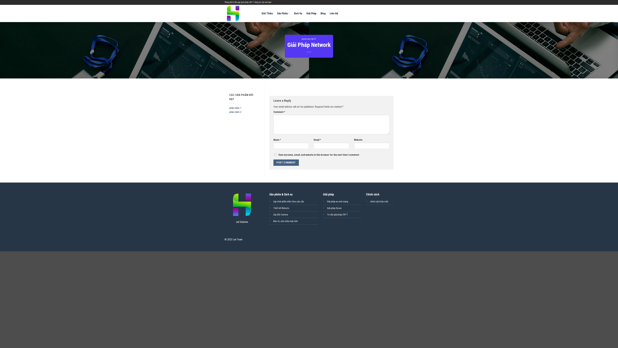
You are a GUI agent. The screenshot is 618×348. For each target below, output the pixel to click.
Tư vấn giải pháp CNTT (337, 214)
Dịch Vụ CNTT (309, 39)
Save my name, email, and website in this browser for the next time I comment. (319, 155)
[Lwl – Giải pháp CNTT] (241, 13)
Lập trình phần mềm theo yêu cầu (288, 201)
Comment (279, 112)
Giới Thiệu (267, 13)
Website (358, 140)
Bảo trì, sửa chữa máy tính (285, 221)
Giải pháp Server (334, 208)
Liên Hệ (334, 13)
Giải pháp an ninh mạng (337, 201)
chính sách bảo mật (379, 201)
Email (317, 140)
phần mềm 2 (235, 112)
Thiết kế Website (281, 208)
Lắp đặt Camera (280, 214)
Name (277, 140)
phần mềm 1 (235, 108)
